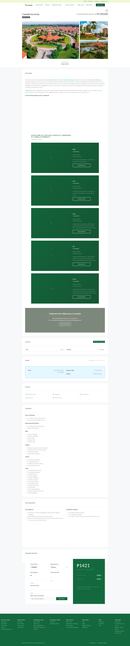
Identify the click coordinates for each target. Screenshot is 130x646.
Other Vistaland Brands (6, 629)
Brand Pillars (4, 623)
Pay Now (90, 1)
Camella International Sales (72, 627)
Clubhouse (30, 397)
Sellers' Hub (68, 621)
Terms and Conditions (102, 642)
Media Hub (84, 627)
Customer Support (69, 4)
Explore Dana (81, 231)
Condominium (20, 627)
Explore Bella (81, 165)
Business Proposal (119, 627)
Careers (3, 627)
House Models (20, 623)
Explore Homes (39, 4)
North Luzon (26, 17)
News (83, 621)
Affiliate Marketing (86, 625)
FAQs (85, 1)
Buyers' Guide (37, 621)
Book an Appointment (38, 625)
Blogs (83, 623)
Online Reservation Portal (40, 627)
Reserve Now (104, 1)
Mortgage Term (54, 564)
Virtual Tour (36, 623)
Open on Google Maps (99, 341)
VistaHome (52, 621)
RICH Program (69, 625)
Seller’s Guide (81, 4)
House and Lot (20, 625)
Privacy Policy (92, 642)
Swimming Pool (85, 394)
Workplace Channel (119, 631)
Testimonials (4, 625)
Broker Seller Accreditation (72, 623)
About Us (47, 4)
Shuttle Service (58, 397)
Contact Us (97, 1)
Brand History (4, 621)
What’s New (89, 4)
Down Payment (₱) (34, 574)
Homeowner (101, 623)
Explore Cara (81, 198)
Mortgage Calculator (54, 623)
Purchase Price (34, 564)
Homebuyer (101, 621)
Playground (57, 394)
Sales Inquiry (118, 621)
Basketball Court (32, 394)
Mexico (41, 95)
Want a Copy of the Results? (37, 595)
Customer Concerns (119, 623)
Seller (100, 625)
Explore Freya (81, 296)
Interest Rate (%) (34, 585)
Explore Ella (81, 264)
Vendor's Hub (118, 633)
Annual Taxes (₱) (55, 572)
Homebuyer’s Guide (56, 4)
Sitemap (116, 629)
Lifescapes (19, 621)
